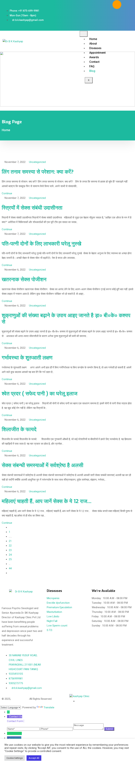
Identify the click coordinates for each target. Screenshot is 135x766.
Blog (92, 71)
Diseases (95, 48)
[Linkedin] (122, 25)
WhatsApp (16, 733)
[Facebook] (127, 4)
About (93, 43)
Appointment (97, 52)
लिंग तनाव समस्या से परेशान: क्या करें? (38, 171)
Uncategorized (37, 162)
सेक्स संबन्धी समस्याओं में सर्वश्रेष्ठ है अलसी (42, 465)
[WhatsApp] (8, 733)
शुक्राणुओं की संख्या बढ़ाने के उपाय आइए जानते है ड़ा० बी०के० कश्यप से (66, 318)
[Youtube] (127, 14)
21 (10, 541)
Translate (49, 707)
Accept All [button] (34, 758)
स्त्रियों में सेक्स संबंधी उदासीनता (32, 207)
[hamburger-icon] (84, 34)
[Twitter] (116, 14)
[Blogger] (116, 4)
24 (10, 554)
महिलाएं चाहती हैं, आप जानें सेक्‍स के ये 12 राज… (47, 501)
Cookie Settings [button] (15, 758)
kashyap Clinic (81, 696)
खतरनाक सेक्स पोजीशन (24, 279)
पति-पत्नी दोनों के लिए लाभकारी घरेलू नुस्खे (41, 243)
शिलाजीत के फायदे (19, 429)
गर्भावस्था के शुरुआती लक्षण (27, 357)
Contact (94, 61)
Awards (94, 57)
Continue (7, 193)
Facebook (15, 738)
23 (10, 550)
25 (10, 559)
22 (10, 545)
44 (10, 568)
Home (93, 39)
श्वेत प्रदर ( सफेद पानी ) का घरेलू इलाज (39, 393)
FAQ (91, 66)
